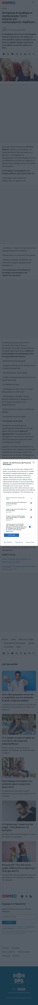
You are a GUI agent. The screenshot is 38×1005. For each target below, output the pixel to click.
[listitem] (19, 498)
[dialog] (19, 502)
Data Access (19, 542)
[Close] (34, 463)
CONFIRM (11, 535)
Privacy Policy (30, 542)
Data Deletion (8, 542)
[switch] (30, 503)
